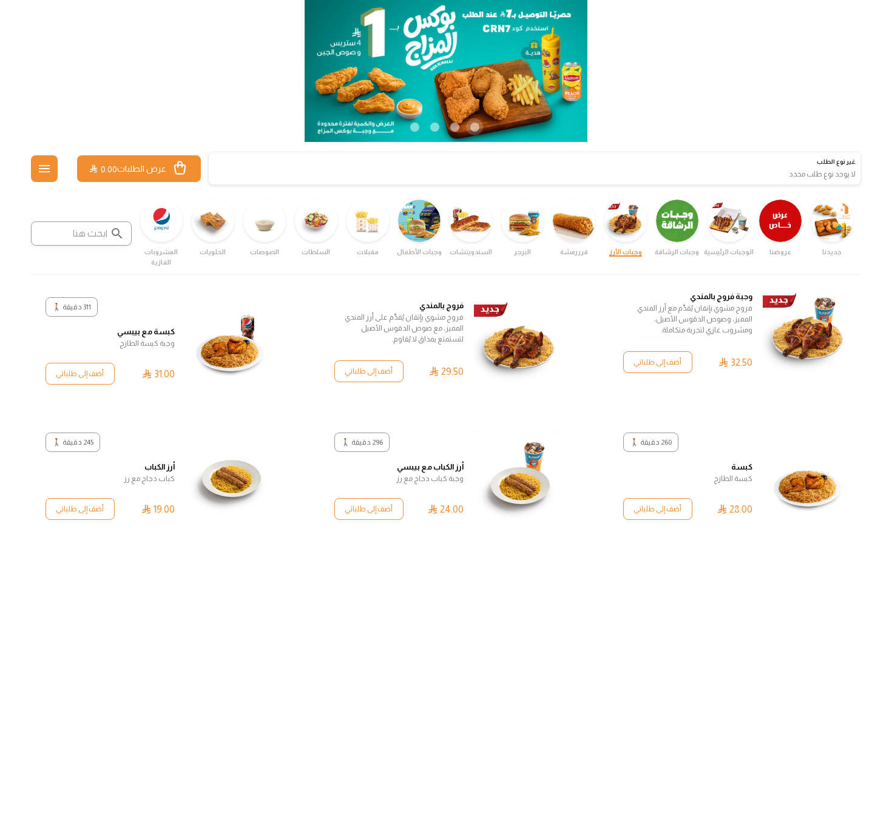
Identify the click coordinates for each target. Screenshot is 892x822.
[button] (44, 168)
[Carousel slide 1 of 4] (474, 126)
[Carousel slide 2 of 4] (454, 126)
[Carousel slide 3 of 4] (434, 126)
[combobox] (81, 233)
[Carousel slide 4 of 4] (414, 126)
